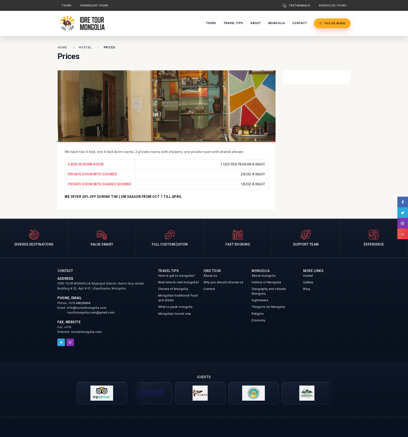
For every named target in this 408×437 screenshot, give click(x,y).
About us (210, 275)
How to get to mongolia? (176, 275)
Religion (258, 313)
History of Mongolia (266, 282)
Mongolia (276, 23)
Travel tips (233, 23)
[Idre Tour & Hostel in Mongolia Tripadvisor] (101, 393)
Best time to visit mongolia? (178, 282)
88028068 (83, 303)
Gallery (308, 282)
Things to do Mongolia (268, 307)
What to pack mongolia (175, 307)
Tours (67, 5)
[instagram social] (70, 342)
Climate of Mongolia (173, 289)
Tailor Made (334, 23)
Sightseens (260, 300)
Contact (299, 23)
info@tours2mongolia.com (87, 308)
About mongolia (264, 275)
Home (62, 47)
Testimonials (299, 5)
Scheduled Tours (94, 5)
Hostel (85, 47)
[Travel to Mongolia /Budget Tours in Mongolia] (84, 23)
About (255, 23)
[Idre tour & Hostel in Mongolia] (240, 393)
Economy (258, 320)
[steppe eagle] (187, 393)
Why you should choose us (223, 282)
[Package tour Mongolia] (293, 393)
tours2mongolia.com (86, 332)
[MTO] (133, 393)
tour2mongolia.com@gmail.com (91, 312)
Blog (306, 289)
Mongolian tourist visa (174, 313)
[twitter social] (61, 342)
